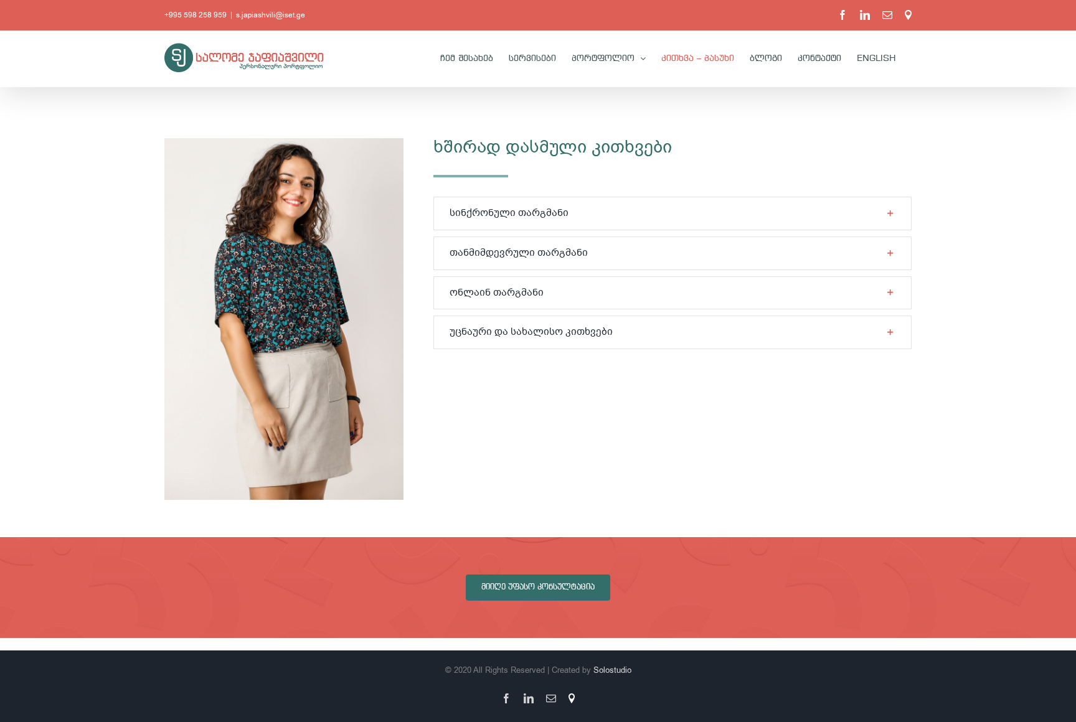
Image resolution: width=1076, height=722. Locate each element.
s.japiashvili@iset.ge (270, 15)
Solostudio (612, 670)
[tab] (672, 213)
